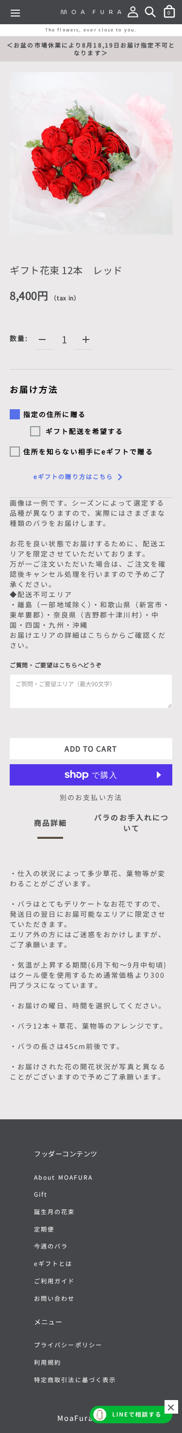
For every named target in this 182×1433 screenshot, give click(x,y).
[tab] (50, 825)
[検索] (152, 13)
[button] (135, 13)
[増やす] (86, 339)
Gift (41, 1194)
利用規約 (47, 1362)
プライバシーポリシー (68, 1345)
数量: (19, 338)
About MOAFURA (63, 1177)
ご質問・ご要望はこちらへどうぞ (56, 665)
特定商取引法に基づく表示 (75, 1379)
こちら (99, 635)
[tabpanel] (91, 977)
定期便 (44, 1229)
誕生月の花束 (54, 1211)
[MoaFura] (91, 11)
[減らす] (42, 339)
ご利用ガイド (54, 1281)
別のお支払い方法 (91, 797)
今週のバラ (51, 1246)
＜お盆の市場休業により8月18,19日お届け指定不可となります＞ (91, 49)
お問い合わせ (54, 1298)
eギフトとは (53, 1263)
